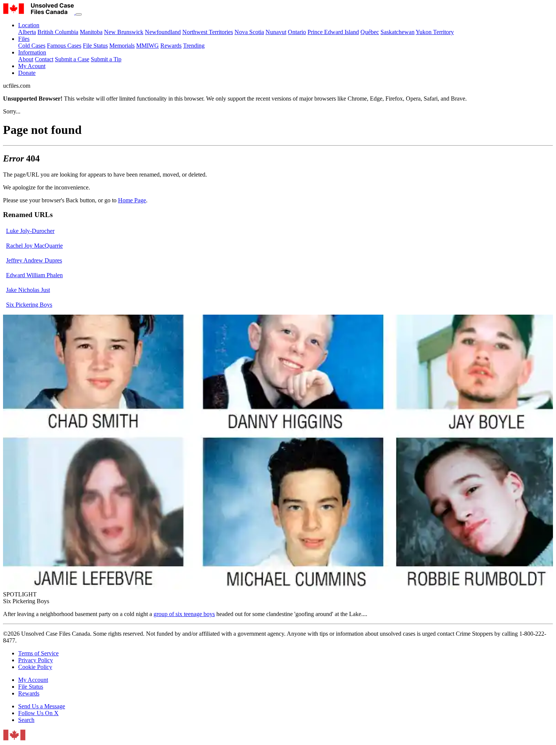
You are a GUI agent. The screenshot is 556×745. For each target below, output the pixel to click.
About (25, 59)
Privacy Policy (35, 660)
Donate (27, 73)
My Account (33, 680)
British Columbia (57, 32)
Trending (194, 45)
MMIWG (147, 45)
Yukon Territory (435, 32)
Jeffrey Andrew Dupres (34, 260)
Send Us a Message (41, 706)
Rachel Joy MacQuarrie (34, 245)
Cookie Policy (35, 667)
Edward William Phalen (34, 275)
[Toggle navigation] (79, 14)
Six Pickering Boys (29, 304)
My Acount (31, 66)
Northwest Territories (207, 32)
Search (26, 720)
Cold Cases (31, 45)
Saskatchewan (398, 32)
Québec (369, 32)
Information (32, 52)
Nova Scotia (249, 32)
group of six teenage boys (184, 614)
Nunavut (276, 32)
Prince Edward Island (333, 32)
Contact (44, 59)
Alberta (27, 32)
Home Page (132, 200)
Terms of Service (38, 653)
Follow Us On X (38, 713)
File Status (95, 45)
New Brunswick (123, 32)
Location (28, 25)
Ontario (297, 32)
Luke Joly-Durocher (30, 231)
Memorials (122, 45)
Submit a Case (72, 59)
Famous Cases (64, 45)
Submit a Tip (106, 59)
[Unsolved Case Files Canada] (39, 12)
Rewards (171, 45)
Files (24, 39)
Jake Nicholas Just (28, 290)
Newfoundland (163, 32)
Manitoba (91, 32)
